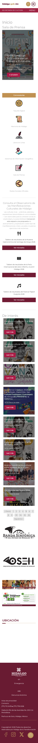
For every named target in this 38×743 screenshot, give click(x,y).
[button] (2, 60)
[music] (19, 285)
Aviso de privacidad (8, 701)
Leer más (9, 332)
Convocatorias (19, 95)
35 (25, 515)
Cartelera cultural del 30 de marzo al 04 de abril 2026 (17, 420)
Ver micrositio (19, 248)
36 (29, 515)
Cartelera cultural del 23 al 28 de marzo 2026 (17, 443)
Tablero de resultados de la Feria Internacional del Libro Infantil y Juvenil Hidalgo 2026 (19, 267)
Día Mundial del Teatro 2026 (17, 490)
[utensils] (19, 233)
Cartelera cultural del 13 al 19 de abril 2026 (18, 322)
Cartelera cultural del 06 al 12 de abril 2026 (17, 345)
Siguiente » (18, 519)
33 (16, 515)
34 (21, 515)
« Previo (8, 511)
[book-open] (19, 258)
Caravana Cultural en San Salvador (16, 368)
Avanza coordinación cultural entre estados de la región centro (17, 467)
